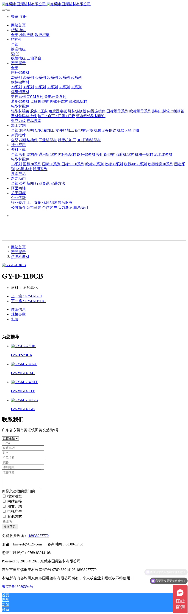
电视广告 (14, 511)
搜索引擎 (14, 496)
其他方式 (14, 516)
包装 (14, 319)
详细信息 (18, 309)
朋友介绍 (14, 506)
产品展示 (18, 252)
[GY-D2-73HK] (23, 346)
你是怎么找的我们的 (18, 491)
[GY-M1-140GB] (24, 400)
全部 (14, 35)
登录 (14, 17)
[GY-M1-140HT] (24, 382)
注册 (23, 17)
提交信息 (10, 526)
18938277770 (38, 536)
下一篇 (28, 301)
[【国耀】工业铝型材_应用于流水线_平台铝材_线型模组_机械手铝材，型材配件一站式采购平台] (94, 4)
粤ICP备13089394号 (17, 587)
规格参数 (18, 314)
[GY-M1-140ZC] (24, 364)
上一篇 (26, 296)
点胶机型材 (20, 257)
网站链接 (14, 501)
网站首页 (18, 25)
